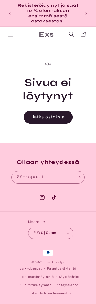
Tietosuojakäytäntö (38, 277)
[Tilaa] (78, 177)
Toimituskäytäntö (37, 285)
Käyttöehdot (69, 277)
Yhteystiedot (67, 285)
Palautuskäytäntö (61, 268)
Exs (47, 262)
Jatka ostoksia (48, 117)
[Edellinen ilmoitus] (10, 13)
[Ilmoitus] (86, 13)
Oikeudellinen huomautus (50, 293)
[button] (11, 34)
